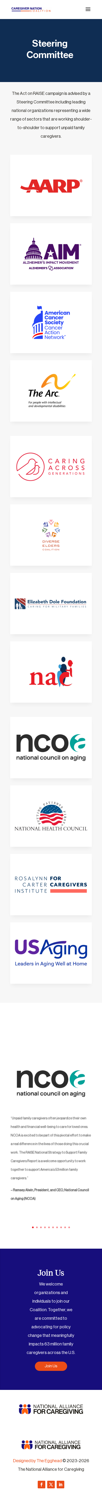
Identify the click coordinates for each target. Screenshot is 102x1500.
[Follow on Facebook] (41, 1484)
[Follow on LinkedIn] (60, 1484)
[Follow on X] (51, 1484)
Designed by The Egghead (37, 1461)
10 (69, 1227)
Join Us (51, 1366)
